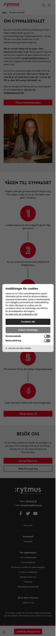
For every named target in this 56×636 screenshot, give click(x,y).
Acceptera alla (28, 321)
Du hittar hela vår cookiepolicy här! (22, 314)
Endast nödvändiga (28, 330)
